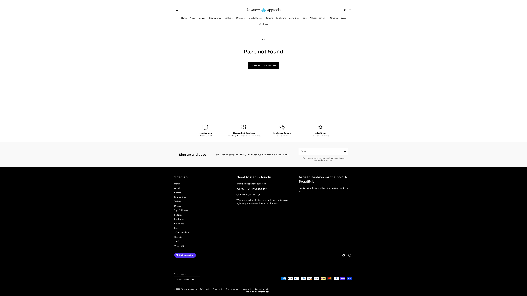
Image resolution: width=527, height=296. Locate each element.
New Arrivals (180, 197)
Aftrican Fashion (181, 232)
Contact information (262, 289)
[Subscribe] (345, 151)
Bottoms (178, 214)
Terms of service (232, 289)
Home (177, 183)
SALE (176, 241)
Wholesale (179, 245)
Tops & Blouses (181, 210)
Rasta (176, 228)
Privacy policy (218, 289)
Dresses (177, 205)
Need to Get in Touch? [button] (253, 177)
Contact (177, 192)
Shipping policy (246, 289)
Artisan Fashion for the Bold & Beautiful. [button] (323, 179)
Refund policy (205, 289)
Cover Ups (179, 223)
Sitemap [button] (181, 177)
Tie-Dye (177, 201)
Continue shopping (263, 65)
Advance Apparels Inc (189, 289)
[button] (177, 10)
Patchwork (179, 219)
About (177, 188)
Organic (178, 237)
